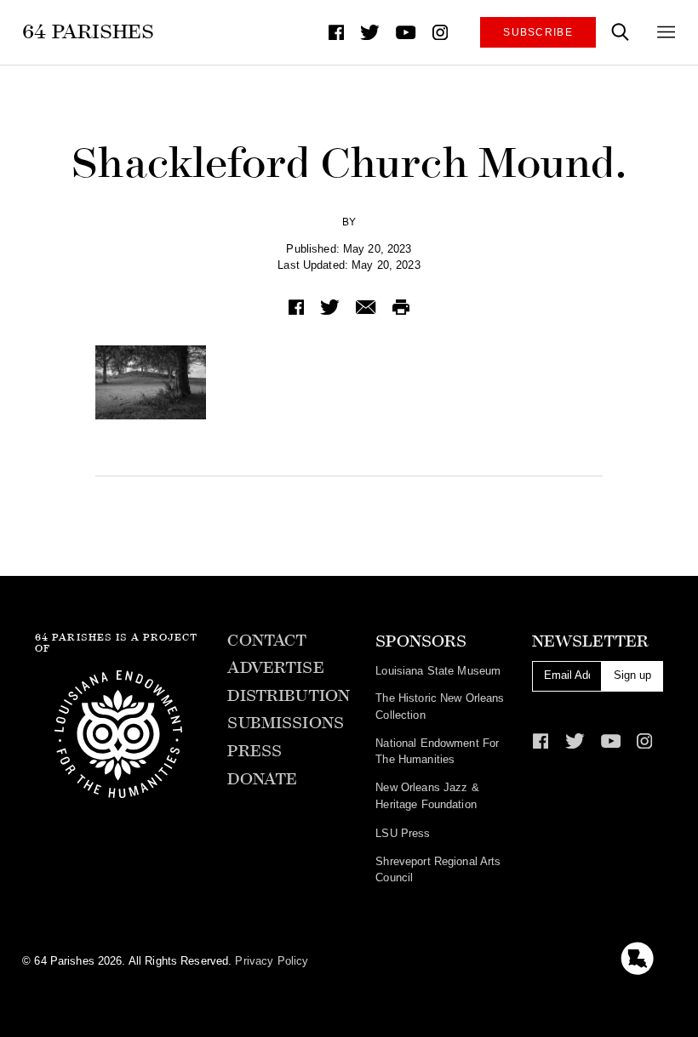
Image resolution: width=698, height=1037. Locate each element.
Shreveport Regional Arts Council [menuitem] (438, 870)
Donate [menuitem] (262, 779)
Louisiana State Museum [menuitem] (438, 670)
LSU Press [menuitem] (402, 833)
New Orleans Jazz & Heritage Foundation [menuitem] (426, 796)
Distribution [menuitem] (288, 695)
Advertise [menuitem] (275, 667)
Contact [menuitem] (266, 640)
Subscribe (538, 31)
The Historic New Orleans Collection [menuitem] (439, 706)
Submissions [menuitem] (285, 723)
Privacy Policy (271, 960)
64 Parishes (88, 31)
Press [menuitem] (254, 751)
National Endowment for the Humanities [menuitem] (437, 751)
